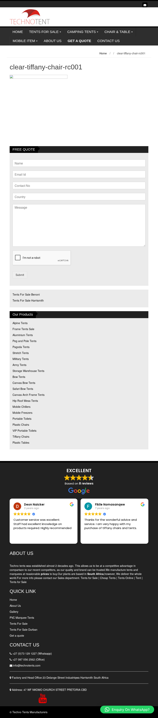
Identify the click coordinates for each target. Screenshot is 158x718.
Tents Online (125, 578)
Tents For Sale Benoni (26, 294)
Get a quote (17, 635)
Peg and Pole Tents (24, 341)
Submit (20, 275)
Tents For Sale (44, 32)
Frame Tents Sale (23, 329)
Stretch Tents (21, 353)
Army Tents (19, 365)
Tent (138, 578)
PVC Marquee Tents (22, 617)
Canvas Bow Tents (24, 383)
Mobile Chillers (21, 407)
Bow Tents (19, 377)
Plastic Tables (21, 442)
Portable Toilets (22, 419)
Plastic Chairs (21, 424)
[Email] (144, 5)
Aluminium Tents (23, 335)
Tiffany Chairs (21, 436)
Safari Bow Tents (23, 389)
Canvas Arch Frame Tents (29, 395)
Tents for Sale (89, 578)
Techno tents (17, 566)
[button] (127, 709)
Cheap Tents (108, 578)
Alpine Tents (20, 323)
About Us (52, 41)
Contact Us (108, 41)
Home (18, 32)
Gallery (14, 612)
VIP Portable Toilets (24, 430)
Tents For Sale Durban (23, 629)
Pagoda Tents (21, 347)
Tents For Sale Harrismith (28, 300)
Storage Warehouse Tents (28, 371)
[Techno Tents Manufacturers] (30, 16)
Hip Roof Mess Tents (25, 401)
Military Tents (21, 359)
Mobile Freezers (22, 413)
